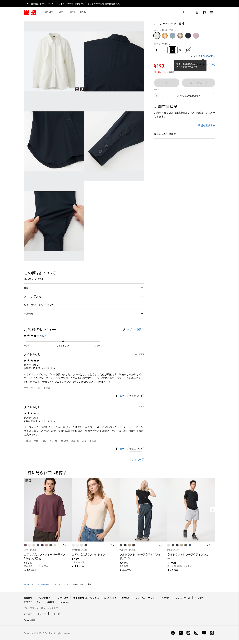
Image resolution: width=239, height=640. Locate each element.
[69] (188, 36)
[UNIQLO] (30, 12)
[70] (196, 36)
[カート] (204, 12)
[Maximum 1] (175, 82)
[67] (180, 36)
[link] (123, 3)
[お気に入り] (190, 12)
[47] (165, 36)
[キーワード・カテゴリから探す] (182, 12)
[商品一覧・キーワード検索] (211, 12)
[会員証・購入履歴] (197, 12)
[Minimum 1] (158, 82)
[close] (27, 3)
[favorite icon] (64, 545)
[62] (172, 36)
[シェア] (156, 95)
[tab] (49, 12)
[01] (157, 36)
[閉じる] (201, 65)
